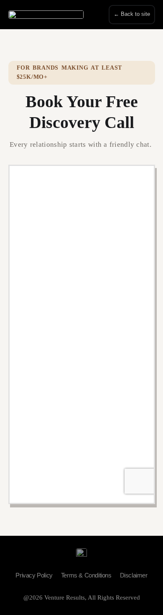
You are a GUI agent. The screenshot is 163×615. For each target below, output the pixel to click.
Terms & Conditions (86, 575)
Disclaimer (134, 575)
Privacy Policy (33, 575)
